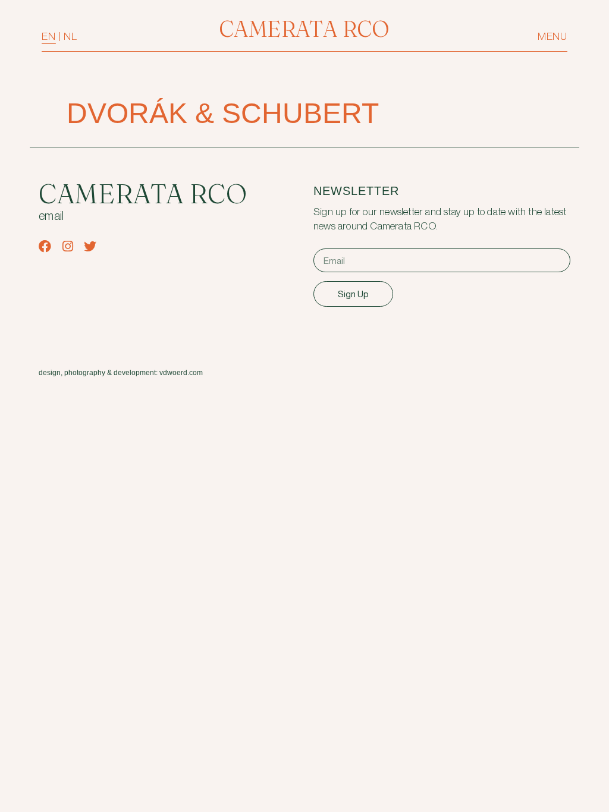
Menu (552, 36)
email (51, 216)
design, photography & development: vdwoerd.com (121, 373)
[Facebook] (45, 246)
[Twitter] (90, 246)
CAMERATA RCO (304, 29)
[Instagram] (67, 246)
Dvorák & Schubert (223, 113)
